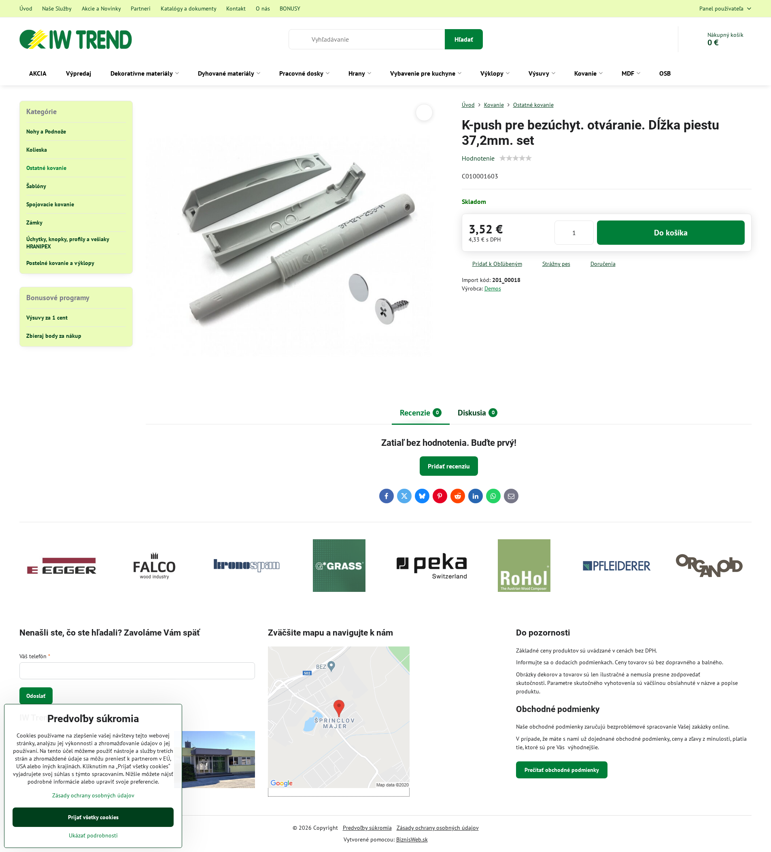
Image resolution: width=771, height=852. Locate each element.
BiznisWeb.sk (412, 839)
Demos (492, 288)
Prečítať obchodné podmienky (562, 770)
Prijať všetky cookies (93, 817)
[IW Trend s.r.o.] (214, 761)
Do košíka (671, 232)
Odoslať (35, 695)
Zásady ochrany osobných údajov (438, 827)
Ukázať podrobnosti (93, 835)
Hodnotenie (478, 158)
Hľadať (464, 39)
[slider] (515, 158)
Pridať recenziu (449, 466)
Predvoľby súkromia (367, 827)
